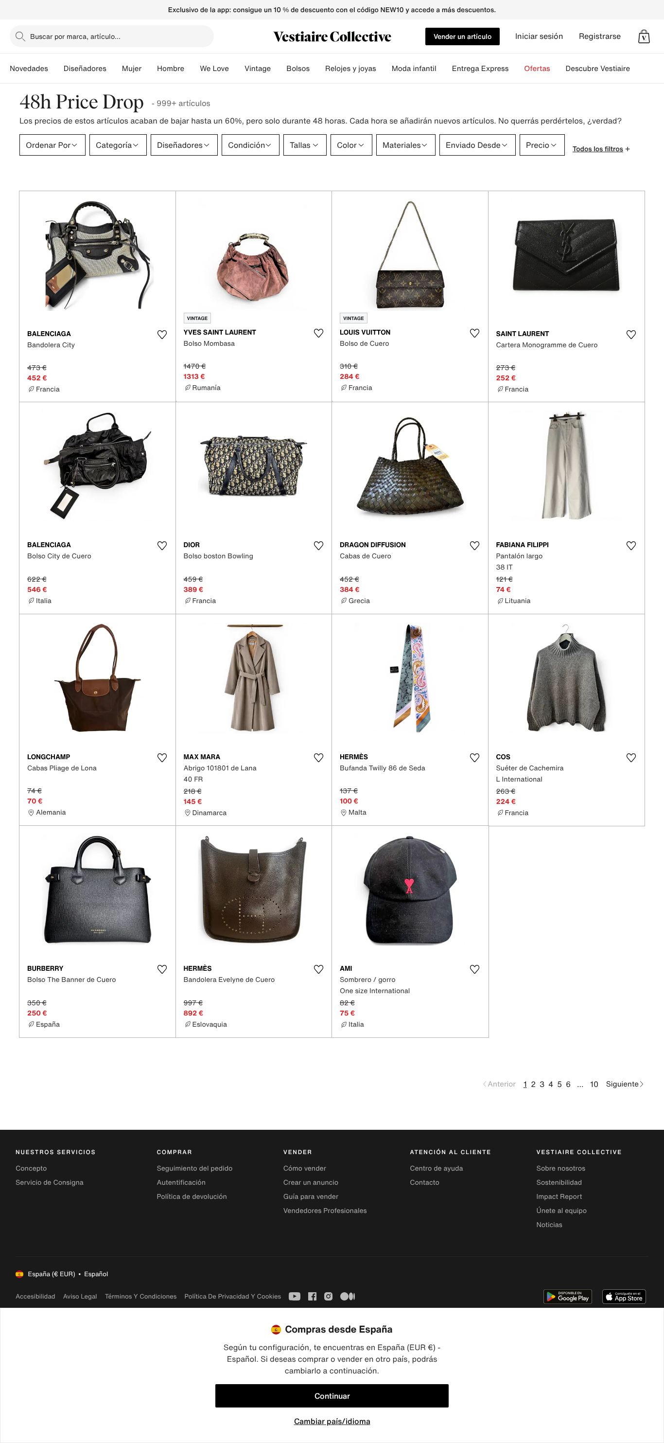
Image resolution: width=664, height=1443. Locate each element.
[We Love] (237, 68)
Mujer (131, 68)
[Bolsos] (317, 68)
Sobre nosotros (561, 1168)
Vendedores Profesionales (325, 1211)
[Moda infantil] (444, 68)
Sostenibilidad (559, 1182)
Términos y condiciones (141, 1296)
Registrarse (600, 36)
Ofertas (537, 68)
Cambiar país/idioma (332, 1421)
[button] (644, 36)
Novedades (29, 68)
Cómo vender (304, 1168)
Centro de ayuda (436, 1168)
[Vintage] (278, 68)
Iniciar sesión (539, 36)
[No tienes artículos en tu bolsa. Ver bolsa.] (644, 36)
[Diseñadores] (114, 68)
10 (594, 1084)
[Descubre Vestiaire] (638, 68)
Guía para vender (310, 1197)
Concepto (31, 1168)
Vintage (258, 68)
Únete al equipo (562, 1211)
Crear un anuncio (310, 1182)
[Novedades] (56, 68)
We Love (214, 68)
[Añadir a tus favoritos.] (162, 334)
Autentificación (181, 1182)
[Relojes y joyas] (384, 68)
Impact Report (559, 1197)
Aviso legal (80, 1296)
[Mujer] (149, 68)
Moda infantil (414, 68)
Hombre (170, 68)
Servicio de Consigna (50, 1182)
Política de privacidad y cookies (232, 1296)
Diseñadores (85, 68)
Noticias (549, 1225)
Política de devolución (192, 1197)
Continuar (332, 1396)
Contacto (424, 1182)
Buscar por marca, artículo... (75, 36)
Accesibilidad (35, 1296)
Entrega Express (480, 68)
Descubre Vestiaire (598, 68)
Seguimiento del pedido (194, 1168)
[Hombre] (192, 68)
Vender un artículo (462, 36)
